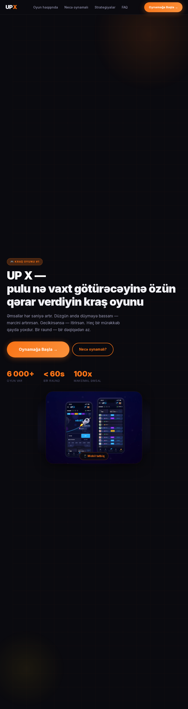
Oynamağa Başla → (163, 7)
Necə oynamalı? (93, 349)
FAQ (125, 7)
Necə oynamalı (76, 7)
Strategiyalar (105, 7)
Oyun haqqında (45, 7)
